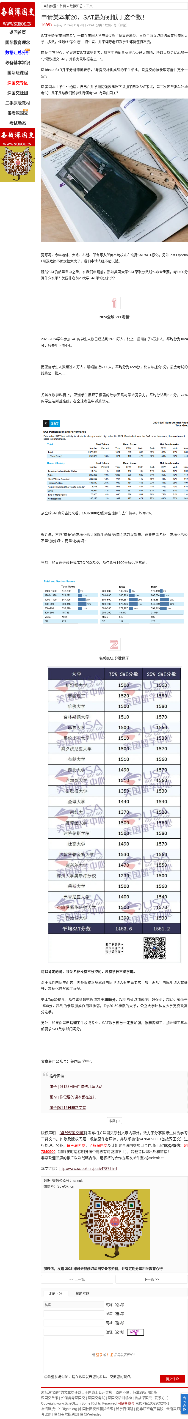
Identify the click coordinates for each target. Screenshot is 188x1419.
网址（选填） (115, 1323)
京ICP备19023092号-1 (152, 1403)
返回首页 (17, 32)
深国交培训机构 (120, 1398)
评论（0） (56, 1293)
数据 (47, 1181)
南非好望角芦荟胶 (149, 1409)
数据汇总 (76, 6)
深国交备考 (49, 1398)
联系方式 (161, 1398)
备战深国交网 (17, 14)
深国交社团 (17, 93)
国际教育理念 (17, 42)
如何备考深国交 (73, 1398)
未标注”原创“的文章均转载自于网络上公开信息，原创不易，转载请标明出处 (99, 1392)
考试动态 (17, 123)
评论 (123, 25)
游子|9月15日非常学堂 (68, 1108)
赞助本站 (82, 1293)
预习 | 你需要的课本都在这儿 (73, 1097)
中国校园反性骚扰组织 (96, 1409)
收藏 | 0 (114, 1121)
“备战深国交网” (72, 1133)
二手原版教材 (17, 103)
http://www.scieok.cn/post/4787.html (88, 1169)
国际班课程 (17, 73)
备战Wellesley (90, 1414)
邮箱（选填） (115, 1314)
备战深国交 (143, 1398)
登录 (99, 1355)
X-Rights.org (67, 1409)
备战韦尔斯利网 (66, 1414)
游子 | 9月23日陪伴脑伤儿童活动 (76, 1087)
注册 (110, 1355)
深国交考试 (96, 1398)
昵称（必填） (115, 1305)
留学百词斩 (124, 1409)
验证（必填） (116, 1332)
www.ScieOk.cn (68, 1403)
